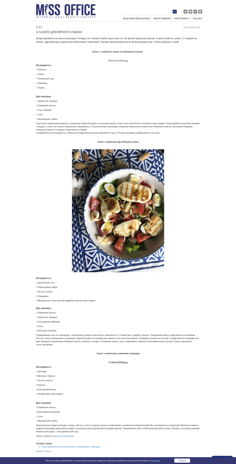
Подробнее (155, 460)
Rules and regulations (136, 18)
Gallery (197, 18)
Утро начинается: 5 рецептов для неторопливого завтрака (71, 447)
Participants (182, 18)
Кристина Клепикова (62, 436)
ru (174, 12)
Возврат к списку (43, 451)
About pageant (162, 18)
